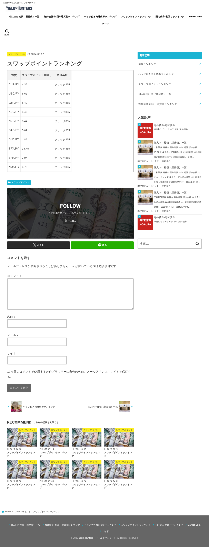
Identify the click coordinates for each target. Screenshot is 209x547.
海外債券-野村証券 (164, 125)
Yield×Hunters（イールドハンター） (97, 537)
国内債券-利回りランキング (170, 16)
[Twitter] (70, 221)
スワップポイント (16, 54)
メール (13, 335)
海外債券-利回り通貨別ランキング (62, 16)
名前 (11, 317)
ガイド (105, 23)
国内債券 (166, 161)
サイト (11, 353)
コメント (14, 276)
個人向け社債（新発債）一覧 (24, 16)
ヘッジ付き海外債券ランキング (100, 16)
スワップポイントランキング (136, 16)
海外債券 (183, 129)
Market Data (195, 16)
